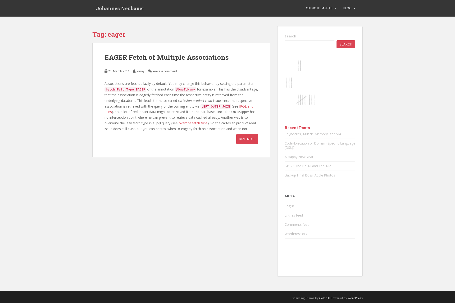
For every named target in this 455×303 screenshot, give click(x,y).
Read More (247, 139)
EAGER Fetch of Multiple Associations (167, 57)
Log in (289, 206)
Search (290, 36)
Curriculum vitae (319, 8)
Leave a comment (164, 71)
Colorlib (324, 298)
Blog (347, 8)
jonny (140, 71)
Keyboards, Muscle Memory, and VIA (313, 134)
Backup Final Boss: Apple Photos (310, 175)
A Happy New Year (299, 156)
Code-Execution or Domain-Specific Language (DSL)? (320, 145)
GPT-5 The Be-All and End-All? (308, 166)
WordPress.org (296, 233)
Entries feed (294, 215)
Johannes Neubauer (120, 8)
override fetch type (193, 123)
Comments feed (297, 224)
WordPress (355, 298)
